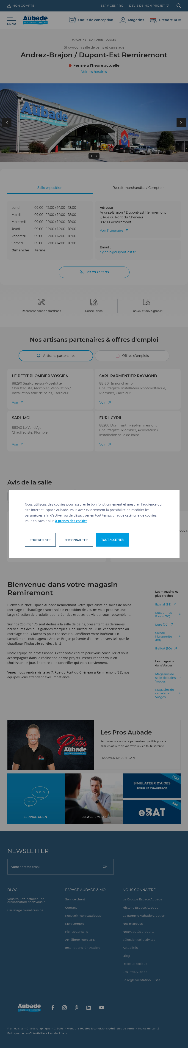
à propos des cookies (71, 521)
